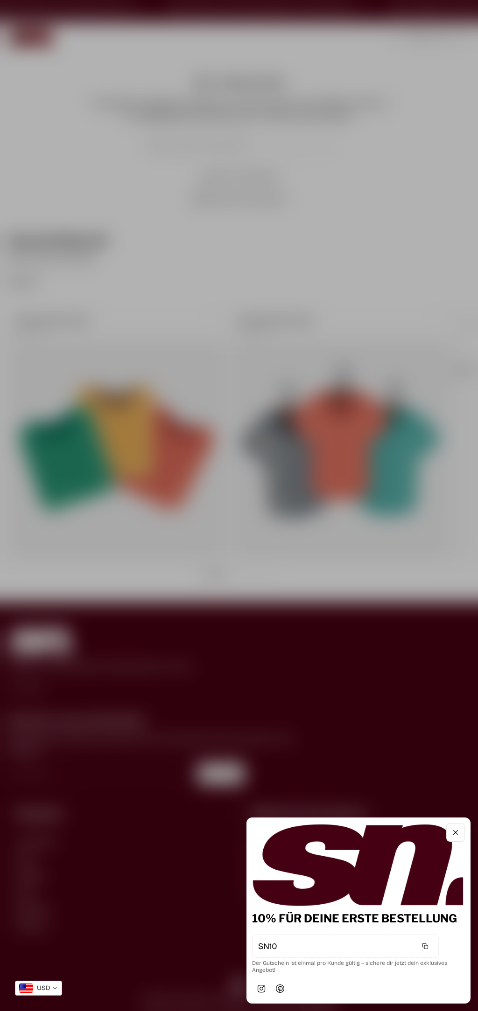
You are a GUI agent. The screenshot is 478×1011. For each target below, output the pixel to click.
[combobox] (38, 988)
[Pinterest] (280, 988)
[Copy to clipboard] (425, 946)
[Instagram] (261, 988)
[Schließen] (455, 832)
